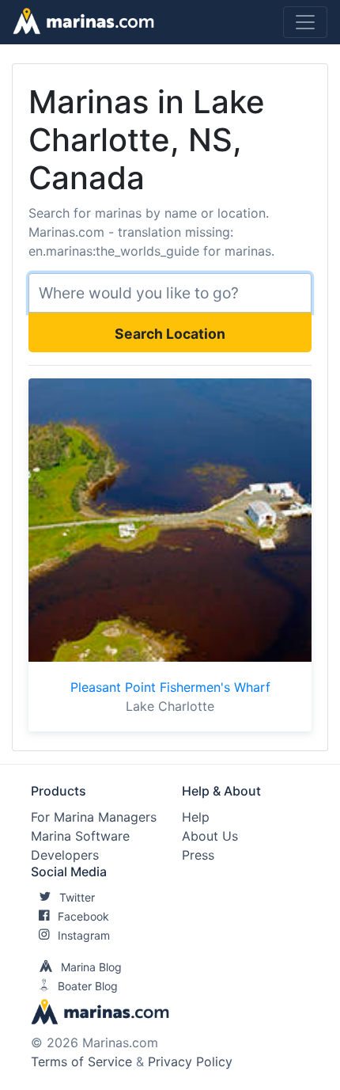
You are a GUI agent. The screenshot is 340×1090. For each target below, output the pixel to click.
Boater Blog (88, 986)
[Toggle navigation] (305, 22)
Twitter (77, 897)
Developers (65, 855)
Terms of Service (81, 1061)
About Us (210, 836)
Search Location (170, 333)
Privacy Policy (190, 1061)
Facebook (83, 916)
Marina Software (80, 836)
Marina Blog (91, 967)
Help (196, 817)
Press (198, 855)
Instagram (84, 935)
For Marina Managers (94, 817)
